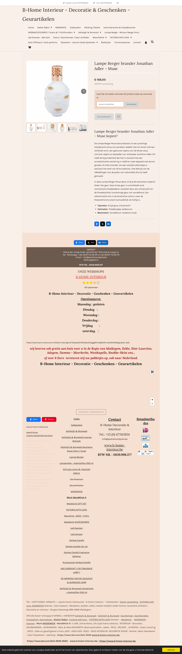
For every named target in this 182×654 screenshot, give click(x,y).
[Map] (91, 387)
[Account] (146, 42)
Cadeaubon (76, 425)
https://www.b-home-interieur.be (117, 641)
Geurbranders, (141, 615)
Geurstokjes (46, 619)
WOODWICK (76, 491)
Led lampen (77, 534)
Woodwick (126, 619)
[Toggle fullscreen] (152, 372)
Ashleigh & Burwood (76, 431)
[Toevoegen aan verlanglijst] (118, 116)
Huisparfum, (32, 619)
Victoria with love (78, 619)
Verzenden (132, 104)
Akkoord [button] (171, 650)
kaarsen (30, 623)
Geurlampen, (127, 615)
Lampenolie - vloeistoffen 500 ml (77, 463)
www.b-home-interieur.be (114, 447)
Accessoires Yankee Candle (76, 562)
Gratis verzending (129, 602)
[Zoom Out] (152, 404)
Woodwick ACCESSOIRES (76, 522)
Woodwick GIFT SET (76, 503)
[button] (31, 127)
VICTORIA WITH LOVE (76, 509)
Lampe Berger (76, 457)
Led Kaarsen (76, 528)
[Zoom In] (152, 400)
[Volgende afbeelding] (83, 91)
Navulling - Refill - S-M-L (76, 516)
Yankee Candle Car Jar (76, 546)
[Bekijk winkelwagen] (29, 47)
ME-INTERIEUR (95, 277)
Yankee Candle (76, 540)
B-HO (80, 277)
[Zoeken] (152, 42)
